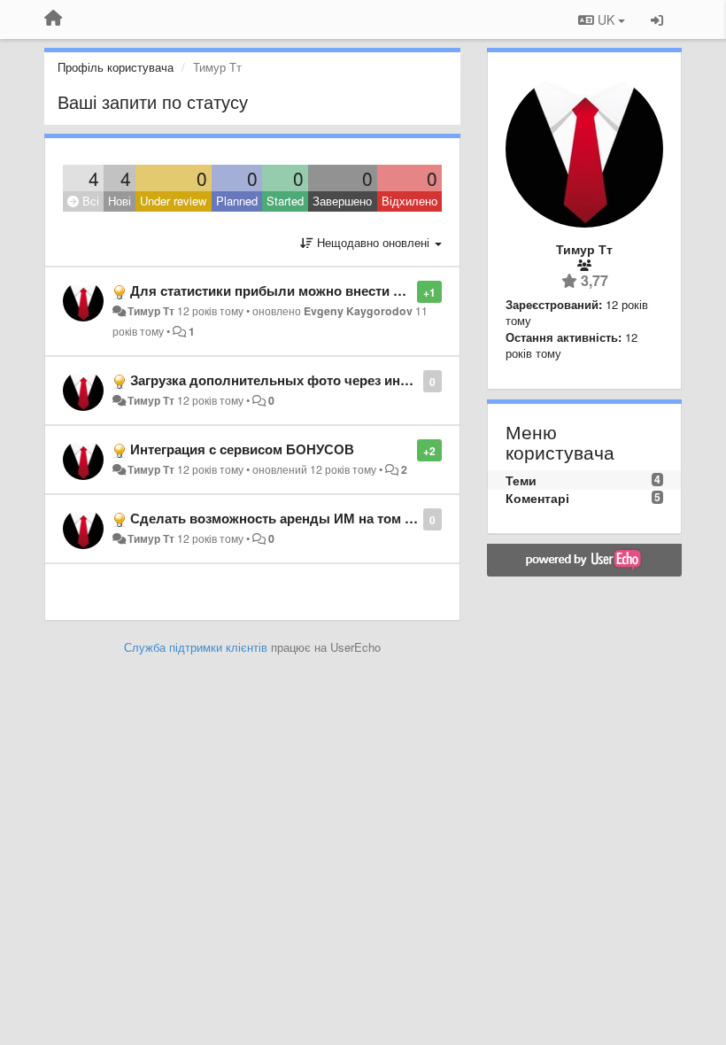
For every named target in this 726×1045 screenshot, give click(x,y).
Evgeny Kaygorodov (358, 311)
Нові (119, 200)
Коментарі (537, 498)
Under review (173, 200)
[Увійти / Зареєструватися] (657, 19)
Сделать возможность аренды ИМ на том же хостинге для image (341, 518)
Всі (89, 200)
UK (606, 19)
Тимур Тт (150, 311)
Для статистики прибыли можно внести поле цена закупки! (323, 290)
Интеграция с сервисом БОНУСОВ (242, 449)
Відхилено (409, 200)
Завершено (342, 200)
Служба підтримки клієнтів (195, 647)
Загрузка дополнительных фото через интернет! (288, 380)
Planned (237, 200)
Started (285, 200)
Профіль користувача (116, 66)
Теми (521, 480)
